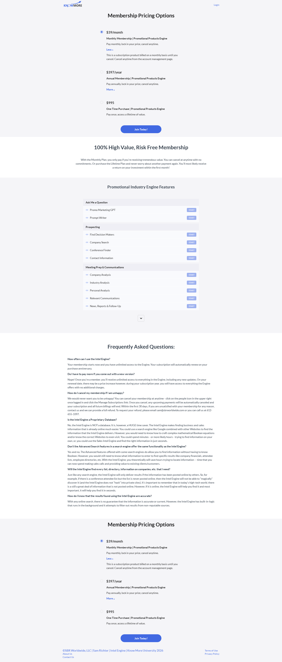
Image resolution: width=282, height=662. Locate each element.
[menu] (215, 5)
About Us (67, 654)
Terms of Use (211, 650)
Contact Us (68, 657)
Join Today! (141, 129)
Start (192, 210)
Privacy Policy (212, 654)
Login (216, 5)
